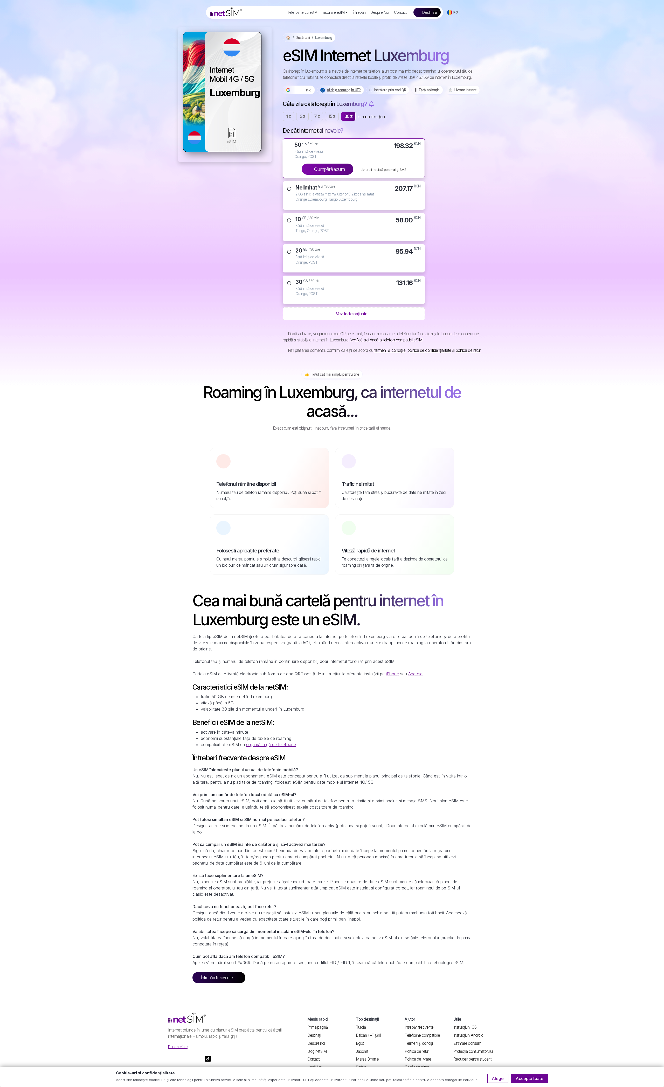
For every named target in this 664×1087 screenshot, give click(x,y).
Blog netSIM (317, 1051)
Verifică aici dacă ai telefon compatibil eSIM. (386, 339)
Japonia (362, 1051)
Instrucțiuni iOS (464, 1027)
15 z (331, 116)
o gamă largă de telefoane (271, 744)
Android (415, 673)
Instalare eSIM (333, 12)
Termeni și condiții (419, 1043)
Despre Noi (379, 12)
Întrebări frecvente (217, 977)
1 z (288, 116)
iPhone (392, 673)
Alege (498, 1078)
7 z (317, 116)
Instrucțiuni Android (468, 1035)
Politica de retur (417, 1051)
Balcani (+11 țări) (368, 1035)
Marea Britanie (367, 1059)
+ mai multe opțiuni (371, 116)
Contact (400, 12)
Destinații (429, 12)
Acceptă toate (529, 1078)
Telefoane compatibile (422, 1035)
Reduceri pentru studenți (472, 1059)
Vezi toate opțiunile (352, 313)
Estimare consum (467, 1043)
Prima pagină (317, 1027)
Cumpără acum (329, 169)
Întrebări (359, 12)
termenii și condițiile (389, 350)
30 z (348, 116)
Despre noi (316, 1043)
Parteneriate (178, 1046)
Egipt (360, 1043)
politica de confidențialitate (429, 350)
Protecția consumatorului (473, 1051)
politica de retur (468, 350)
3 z (302, 116)
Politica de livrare (418, 1059)
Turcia (361, 1027)
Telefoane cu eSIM (301, 12)
